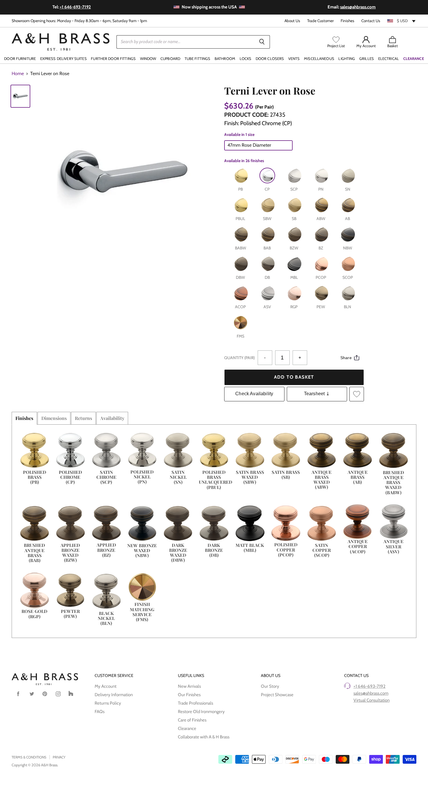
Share (346, 357)
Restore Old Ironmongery (201, 711)
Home (18, 73)
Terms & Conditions (29, 757)
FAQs (100, 711)
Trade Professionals (195, 703)
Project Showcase (277, 694)
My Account (105, 686)
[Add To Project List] (356, 394)
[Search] (262, 42)
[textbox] (401, 21)
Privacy (59, 757)
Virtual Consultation (371, 700)
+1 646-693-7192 (369, 686)
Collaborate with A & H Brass (203, 737)
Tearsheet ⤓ (317, 393)
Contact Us (370, 21)
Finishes (347, 21)
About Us (292, 21)
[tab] (24, 418)
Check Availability (254, 393)
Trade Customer (320, 21)
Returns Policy (108, 703)
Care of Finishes (192, 720)
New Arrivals (189, 686)
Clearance (187, 728)
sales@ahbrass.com (370, 693)
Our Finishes (189, 694)
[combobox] (401, 21)
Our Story (270, 686)
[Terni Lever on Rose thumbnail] (20, 96)
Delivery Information (114, 694)
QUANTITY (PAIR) (239, 357)
